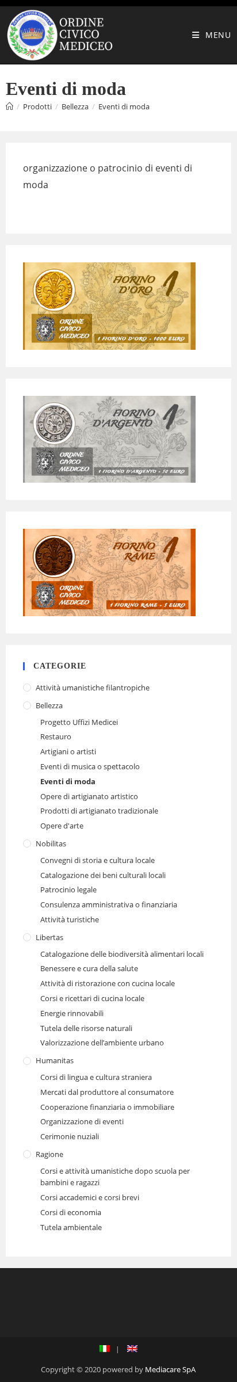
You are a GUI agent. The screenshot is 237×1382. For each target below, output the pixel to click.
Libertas (49, 937)
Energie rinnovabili (72, 1013)
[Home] (9, 106)
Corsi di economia (70, 1212)
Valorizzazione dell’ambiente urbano (102, 1042)
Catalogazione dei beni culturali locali (103, 875)
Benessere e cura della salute (89, 968)
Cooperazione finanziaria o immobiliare (107, 1107)
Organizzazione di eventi (82, 1121)
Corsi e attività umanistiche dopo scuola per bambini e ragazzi (115, 1177)
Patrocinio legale (68, 889)
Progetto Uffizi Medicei (79, 722)
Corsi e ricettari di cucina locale (92, 998)
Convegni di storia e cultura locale (97, 860)
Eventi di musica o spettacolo (90, 766)
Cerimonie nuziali (69, 1136)
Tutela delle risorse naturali (86, 1028)
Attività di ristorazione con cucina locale (107, 983)
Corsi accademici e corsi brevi (89, 1197)
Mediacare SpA (170, 1369)
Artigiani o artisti (68, 751)
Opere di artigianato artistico (89, 796)
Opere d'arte (61, 825)
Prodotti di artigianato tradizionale (99, 810)
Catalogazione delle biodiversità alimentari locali (122, 954)
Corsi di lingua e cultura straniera (96, 1077)
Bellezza (49, 705)
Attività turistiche (69, 919)
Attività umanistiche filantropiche (93, 687)
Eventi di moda (124, 106)
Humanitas (55, 1060)
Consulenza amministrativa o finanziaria (108, 904)
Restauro (55, 736)
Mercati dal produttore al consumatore (107, 1092)
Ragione (49, 1154)
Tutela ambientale (71, 1227)
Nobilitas (51, 843)
